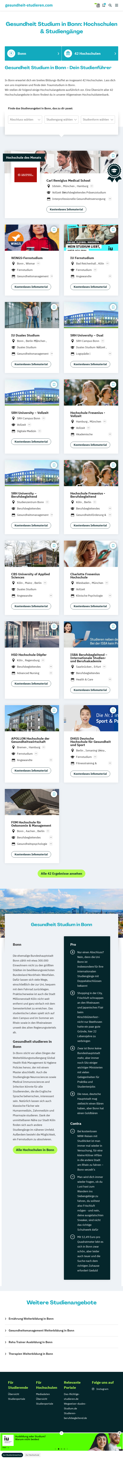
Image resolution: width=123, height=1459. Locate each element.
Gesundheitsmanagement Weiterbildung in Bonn (41, 1330)
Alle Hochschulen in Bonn (35, 1150)
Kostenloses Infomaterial (66, 209)
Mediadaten (43, 1394)
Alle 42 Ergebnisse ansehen (61, 873)
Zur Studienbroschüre (12, 1455)
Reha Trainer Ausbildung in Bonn (31, 1342)
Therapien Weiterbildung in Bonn (31, 1354)
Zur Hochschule (32, 1455)
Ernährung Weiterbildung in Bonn (31, 1318)
